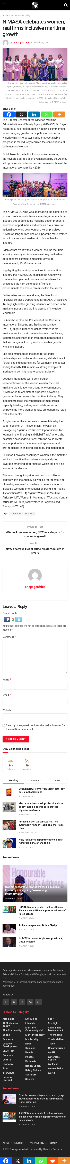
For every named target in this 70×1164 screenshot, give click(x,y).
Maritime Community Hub (34, 1029)
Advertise (18, 1143)
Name (7, 679)
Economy (8, 1064)
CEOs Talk (8, 1050)
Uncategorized (56, 1048)
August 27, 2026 (27, 930)
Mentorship (31, 1039)
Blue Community (12, 1030)
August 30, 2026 (14, 898)
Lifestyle (30, 1023)
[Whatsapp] (46, 114)
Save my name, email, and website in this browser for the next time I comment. (35, 727)
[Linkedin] (34, 114)
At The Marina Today (20, 15)
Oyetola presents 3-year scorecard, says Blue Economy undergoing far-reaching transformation (32, 890)
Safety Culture (33, 1070)
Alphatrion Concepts (52, 1149)
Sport (51, 1018)
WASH (51, 1052)
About (6, 1143)
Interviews (8, 1073)
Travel (51, 1043)
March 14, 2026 (41, 42)
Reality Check (33, 1065)
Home (5, 15)
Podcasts (30, 1061)
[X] (21, 114)
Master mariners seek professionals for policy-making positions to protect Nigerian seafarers (41, 806)
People (29, 1052)
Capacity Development (10, 1045)
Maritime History (35, 1034)
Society (29, 1079)
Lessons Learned (7, 1078)
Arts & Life (8, 1018)
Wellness (53, 1064)
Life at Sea (31, 1018)
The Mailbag (55, 1034)
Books (6, 1034)
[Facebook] (9, 114)
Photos (29, 1057)
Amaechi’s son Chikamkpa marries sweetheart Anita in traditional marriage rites (41, 825)
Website (7, 710)
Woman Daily (55, 1068)
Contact (53, 1143)
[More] (59, 114)
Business (8, 1039)
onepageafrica (21, 42)
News (28, 1043)
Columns (8, 1055)
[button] (7, 619)
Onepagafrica (16, 1149)
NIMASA (29, 513)
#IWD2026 (15, 513)
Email (7, 694)
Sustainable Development (55, 1029)
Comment (9, 636)
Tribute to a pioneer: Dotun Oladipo (38, 925)
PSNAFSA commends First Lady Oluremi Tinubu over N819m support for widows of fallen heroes (42, 910)
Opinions (30, 1048)
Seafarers (31, 1074)
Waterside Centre (54, 1058)
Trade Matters (56, 1039)
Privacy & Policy (36, 1143)
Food (5, 1068)
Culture (7, 1059)
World (51, 1073)
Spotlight (53, 1023)
